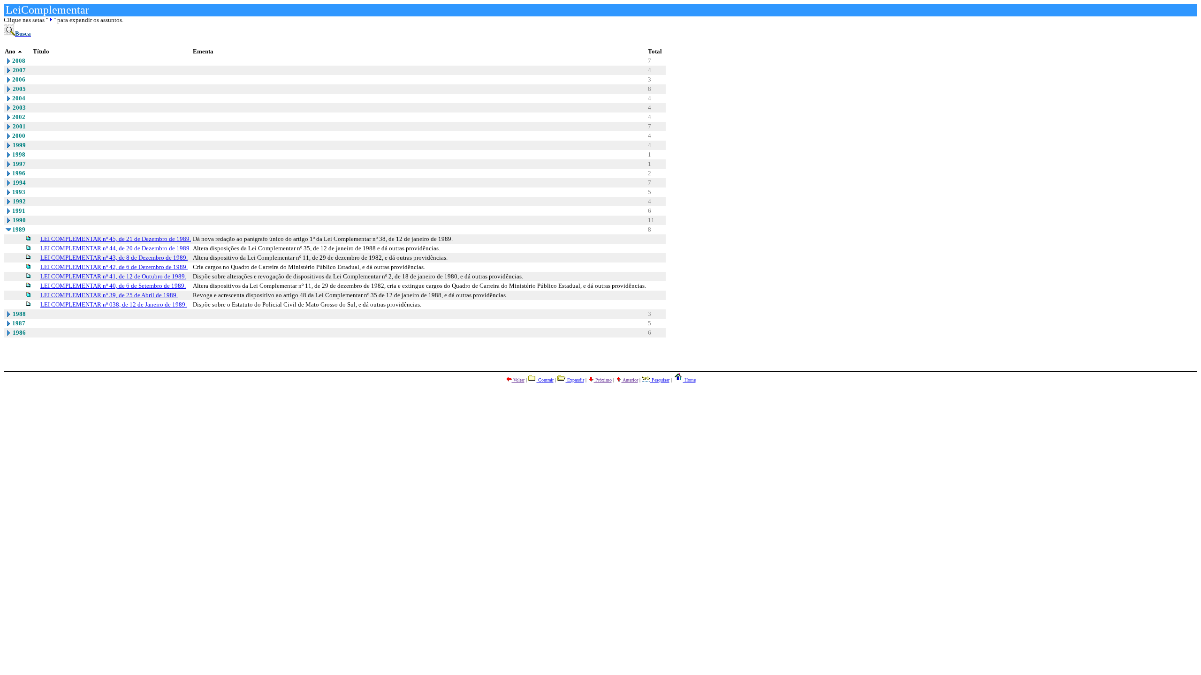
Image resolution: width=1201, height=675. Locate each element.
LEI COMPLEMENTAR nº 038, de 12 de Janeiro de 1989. (113, 304)
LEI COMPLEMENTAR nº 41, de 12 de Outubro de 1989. (113, 276)
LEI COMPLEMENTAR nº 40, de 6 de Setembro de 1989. (113, 285)
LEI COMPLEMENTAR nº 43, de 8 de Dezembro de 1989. (114, 257)
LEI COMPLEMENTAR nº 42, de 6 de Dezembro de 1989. (114, 266)
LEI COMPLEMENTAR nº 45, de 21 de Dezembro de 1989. (115, 238)
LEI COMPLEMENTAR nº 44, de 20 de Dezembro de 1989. (115, 248)
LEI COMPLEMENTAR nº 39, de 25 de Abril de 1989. (109, 295)
